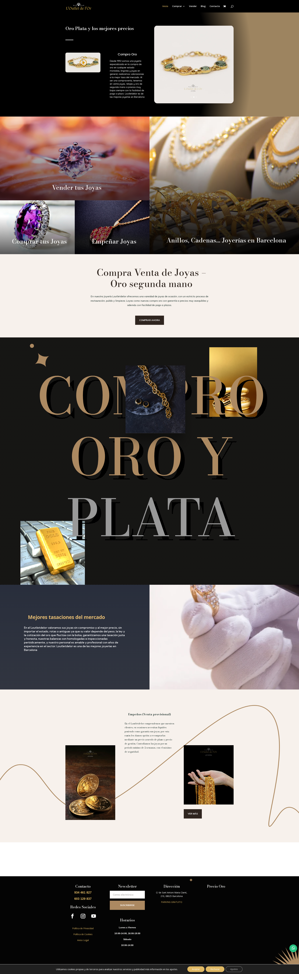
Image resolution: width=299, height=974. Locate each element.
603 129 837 (83, 898)
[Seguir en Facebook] (72, 916)
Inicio (165, 6)
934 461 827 (83, 892)
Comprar (177, 6)
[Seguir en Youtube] (93, 916)
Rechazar (215, 969)
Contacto (215, 6)
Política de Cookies (83, 934)
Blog (203, 6)
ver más (193, 813)
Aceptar (196, 969)
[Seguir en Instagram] (83, 916)
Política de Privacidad (83, 928)
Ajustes (234, 969)
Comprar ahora (149, 320)
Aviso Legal (83, 940)
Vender (193, 6)
